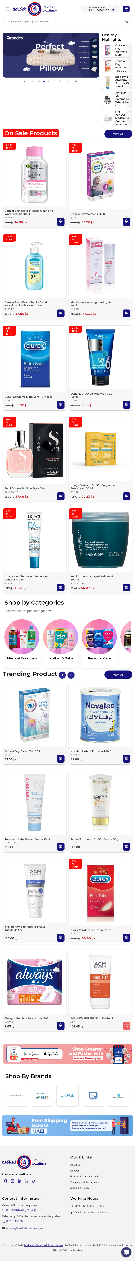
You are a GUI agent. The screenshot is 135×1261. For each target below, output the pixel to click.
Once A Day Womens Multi (87, 214)
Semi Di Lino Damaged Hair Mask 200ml (92, 578)
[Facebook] (5, 1181)
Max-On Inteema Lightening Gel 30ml (91, 304)
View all (118, 133)
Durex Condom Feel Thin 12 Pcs (91, 930)
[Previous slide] (25, 81)
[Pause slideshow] (77, 81)
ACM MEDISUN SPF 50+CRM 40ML (92, 1018)
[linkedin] (19, 1181)
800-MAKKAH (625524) (21, 1210)
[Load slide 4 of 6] (49, 81)
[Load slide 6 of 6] (59, 81)
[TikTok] (33, 1181)
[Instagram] (12, 1181)
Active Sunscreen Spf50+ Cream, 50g (94, 839)
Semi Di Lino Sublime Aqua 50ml (25, 488)
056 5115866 (14, 1221)
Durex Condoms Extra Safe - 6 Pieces (29, 396)
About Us (75, 1164)
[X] (26, 1181)
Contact (74, 1170)
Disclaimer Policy (79, 1187)
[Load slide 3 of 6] (44, 81)
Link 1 (33, 1062)
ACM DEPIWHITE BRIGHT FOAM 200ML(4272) (25, 928)
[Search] (126, 21)
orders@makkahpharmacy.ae (24, 1228)
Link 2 (64, 1062)
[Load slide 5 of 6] (54, 81)
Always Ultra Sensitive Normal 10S (26, 1018)
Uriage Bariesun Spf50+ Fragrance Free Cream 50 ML (92, 487)
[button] (7, 9)
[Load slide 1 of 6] (33, 81)
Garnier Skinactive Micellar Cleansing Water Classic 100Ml (29, 212)
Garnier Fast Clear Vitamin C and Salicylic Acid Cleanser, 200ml (26, 304)
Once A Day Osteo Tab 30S (22, 751)
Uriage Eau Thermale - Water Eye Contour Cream (26, 578)
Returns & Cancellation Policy (86, 1176)
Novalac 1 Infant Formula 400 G (90, 751)
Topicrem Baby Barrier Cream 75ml (27, 839)
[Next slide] (68, 81)
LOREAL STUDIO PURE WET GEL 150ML (91, 395)
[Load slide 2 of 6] (38, 81)
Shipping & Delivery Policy (84, 1182)
